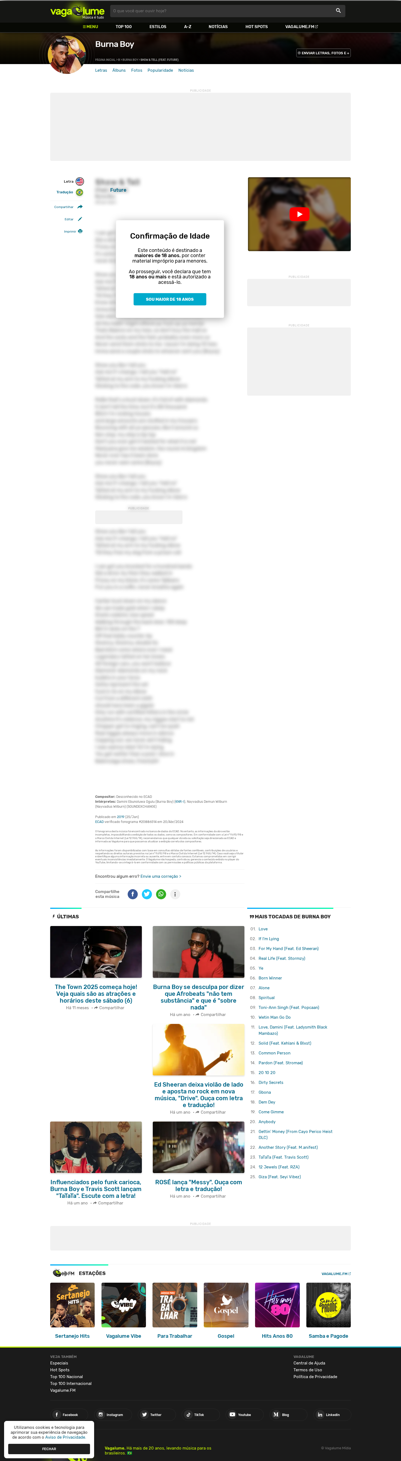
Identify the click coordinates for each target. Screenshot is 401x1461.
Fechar (49, 1449)
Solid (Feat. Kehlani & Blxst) (285, 1043)
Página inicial (105, 60)
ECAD (99, 822)
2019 (120, 817)
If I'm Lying (269, 938)
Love (263, 929)
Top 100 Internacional (71, 1383)
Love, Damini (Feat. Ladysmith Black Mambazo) (293, 1030)
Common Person (275, 1053)
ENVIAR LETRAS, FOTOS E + (325, 53)
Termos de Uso (308, 1369)
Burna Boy (114, 44)
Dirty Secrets (271, 1082)
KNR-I (179, 802)
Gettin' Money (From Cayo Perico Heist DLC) (296, 1134)
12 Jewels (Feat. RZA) (279, 1167)
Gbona (265, 1092)
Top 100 (124, 26)
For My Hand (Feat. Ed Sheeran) (289, 948)
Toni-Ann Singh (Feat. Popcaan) (289, 1007)
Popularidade (160, 70)
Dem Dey (267, 1102)
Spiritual (267, 997)
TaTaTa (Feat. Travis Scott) (284, 1157)
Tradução (64, 192)
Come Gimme (271, 1112)
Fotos (136, 70)
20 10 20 (267, 1072)
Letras (101, 70)
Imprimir (70, 232)
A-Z (187, 26)
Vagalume (77, 11)
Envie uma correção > (160, 876)
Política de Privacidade (315, 1376)
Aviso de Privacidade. (65, 1437)
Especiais (59, 1363)
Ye (261, 968)
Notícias (218, 26)
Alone (264, 987)
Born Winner (270, 978)
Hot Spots (257, 26)
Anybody (267, 1121)
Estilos (157, 26)
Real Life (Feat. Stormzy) (282, 958)
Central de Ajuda (309, 1363)
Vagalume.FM (299, 26)
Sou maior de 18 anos (170, 299)
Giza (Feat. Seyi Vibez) (280, 1176)
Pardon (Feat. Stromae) (281, 1062)
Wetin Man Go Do (275, 1017)
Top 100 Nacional (66, 1376)
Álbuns (119, 70)
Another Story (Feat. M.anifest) (288, 1147)
